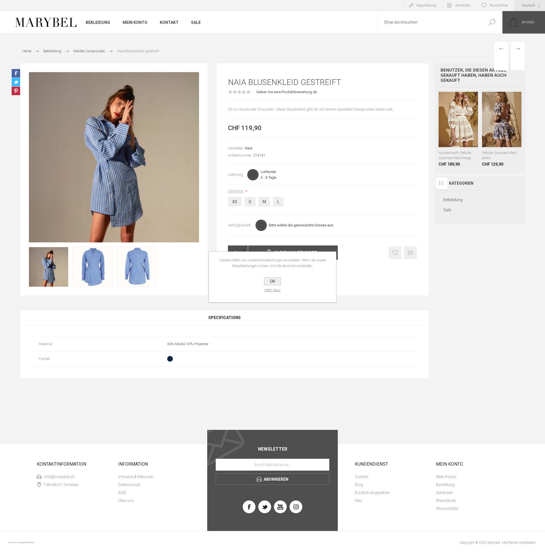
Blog (359, 484)
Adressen (444, 492)
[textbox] (429, 22)
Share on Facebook (16, 73)
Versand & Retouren (136, 476)
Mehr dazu (272, 290)
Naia (248, 148)
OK (272, 281)
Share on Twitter (16, 82)
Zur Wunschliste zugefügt (395, 252)
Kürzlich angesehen (372, 492)
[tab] (224, 317)
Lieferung (235, 174)
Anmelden (462, 5)
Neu (358, 500)
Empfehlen (410, 252)
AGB (122, 492)
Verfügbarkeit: (239, 225)
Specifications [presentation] (224, 317)
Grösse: (236, 191)
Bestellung (445, 484)
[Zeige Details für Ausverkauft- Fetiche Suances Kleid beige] (458, 129)
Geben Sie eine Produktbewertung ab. (287, 92)
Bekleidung (453, 199)
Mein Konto (446, 476)
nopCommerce (27, 542)
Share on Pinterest (16, 91)
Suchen (491, 22)
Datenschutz (129, 484)
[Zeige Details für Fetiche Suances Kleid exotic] (501, 129)
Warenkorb (446, 500)
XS (234, 201)
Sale (447, 210)
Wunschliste (447, 508)
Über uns (126, 500)
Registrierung (426, 5)
